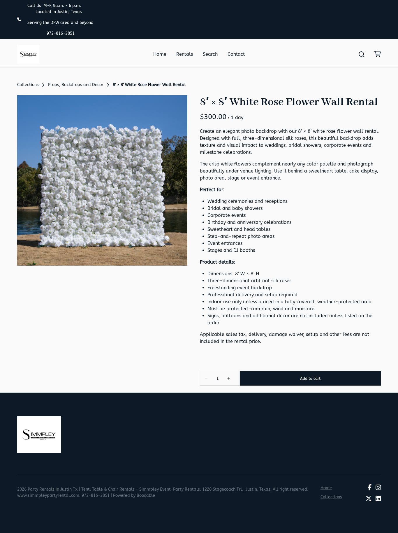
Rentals (184, 54)
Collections (28, 85)
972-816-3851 (61, 33)
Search (210, 54)
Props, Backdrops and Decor (75, 85)
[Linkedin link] (378, 499)
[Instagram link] (378, 487)
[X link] (368, 499)
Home (159, 54)
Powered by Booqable (134, 495)
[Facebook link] (369, 487)
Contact (236, 54)
